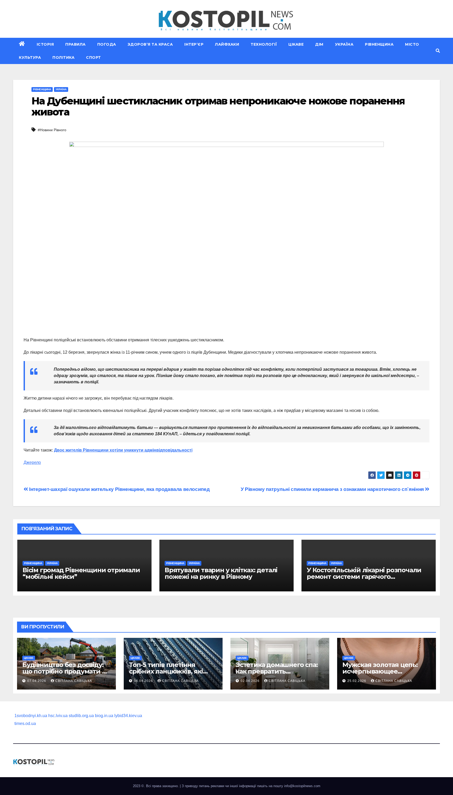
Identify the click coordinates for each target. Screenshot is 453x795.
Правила (75, 44)
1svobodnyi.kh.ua (30, 715)
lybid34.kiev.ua (128, 715)
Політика (63, 57)
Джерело (32, 462)
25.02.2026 (357, 681)
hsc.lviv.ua (58, 715)
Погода (106, 44)
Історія (45, 44)
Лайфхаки (227, 44)
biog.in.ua (104, 715)
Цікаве (296, 44)
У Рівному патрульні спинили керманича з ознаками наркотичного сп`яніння (333, 489)
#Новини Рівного (52, 130)
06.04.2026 (144, 681)
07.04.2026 (37, 681)
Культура (30, 57)
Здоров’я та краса (150, 44)
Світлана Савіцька (73, 681)
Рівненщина (379, 44)
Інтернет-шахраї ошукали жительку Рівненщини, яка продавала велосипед (118, 489)
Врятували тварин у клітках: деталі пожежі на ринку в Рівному (221, 573)
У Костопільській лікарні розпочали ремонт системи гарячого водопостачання (364, 576)
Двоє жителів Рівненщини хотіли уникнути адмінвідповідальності (123, 450)
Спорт (93, 57)
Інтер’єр (193, 44)
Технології (264, 44)
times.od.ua (25, 723)
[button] (438, 51)
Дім (319, 44)
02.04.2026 (251, 681)
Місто (412, 44)
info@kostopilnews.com (302, 786)
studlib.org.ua (81, 715)
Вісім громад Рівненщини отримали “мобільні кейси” (81, 573)
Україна (344, 44)
